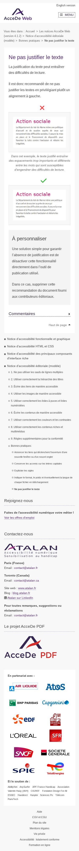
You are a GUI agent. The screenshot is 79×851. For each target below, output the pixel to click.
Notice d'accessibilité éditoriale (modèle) (34, 366)
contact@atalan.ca (26, 580)
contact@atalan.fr (26, 568)
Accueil (30, 31)
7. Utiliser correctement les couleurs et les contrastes (41, 419)
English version (65, 5)
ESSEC (11, 795)
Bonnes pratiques (29, 40)
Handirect (23, 795)
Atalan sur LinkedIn (20, 597)
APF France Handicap (43, 787)
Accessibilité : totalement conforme (39, 839)
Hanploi (34, 795)
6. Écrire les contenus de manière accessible (36, 412)
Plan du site (39, 822)
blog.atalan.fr (21, 593)
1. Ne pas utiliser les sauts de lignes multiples (37, 372)
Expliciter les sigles (24, 470)
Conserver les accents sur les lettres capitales (38, 463)
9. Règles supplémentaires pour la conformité (37, 438)
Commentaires (22, 314)
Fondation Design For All (54, 791)
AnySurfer (25, 787)
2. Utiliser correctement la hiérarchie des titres (37, 379)
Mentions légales (39, 828)
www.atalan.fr (27, 588)
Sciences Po (46, 795)
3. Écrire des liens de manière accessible (34, 386)
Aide (39, 811)
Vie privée (39, 834)
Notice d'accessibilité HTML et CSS (30, 346)
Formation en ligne (39, 845)
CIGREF (35, 791)
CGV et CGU (39, 817)
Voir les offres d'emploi (19, 517)
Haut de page (58, 325)
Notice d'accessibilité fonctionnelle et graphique (38, 339)
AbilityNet (12, 787)
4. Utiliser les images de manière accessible (36, 393)
